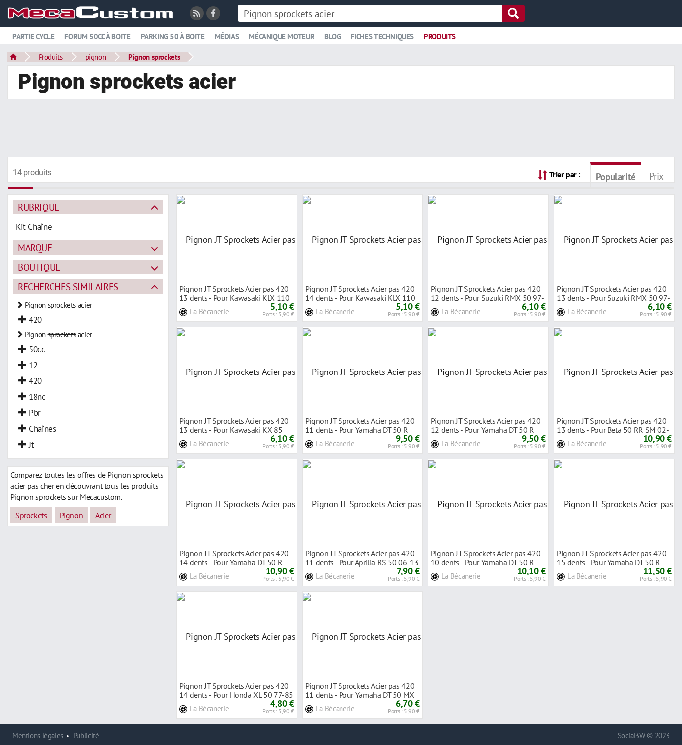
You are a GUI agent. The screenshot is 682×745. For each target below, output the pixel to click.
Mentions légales (37, 735)
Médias (227, 36)
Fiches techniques (382, 36)
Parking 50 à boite (173, 36)
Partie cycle (33, 36)
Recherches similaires (68, 286)
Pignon (71, 515)
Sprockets (31, 515)
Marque (35, 247)
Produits (440, 36)
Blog (332, 36)
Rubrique (38, 207)
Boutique (39, 267)
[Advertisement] (341, 129)
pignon (95, 57)
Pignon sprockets (154, 57)
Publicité (86, 735)
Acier (103, 515)
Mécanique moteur (281, 36)
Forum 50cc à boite (97, 36)
